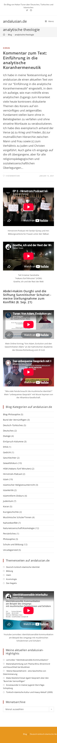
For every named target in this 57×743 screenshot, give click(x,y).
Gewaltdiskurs (10, 463)
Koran (6, 48)
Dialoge (7, 436)
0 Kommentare (13, 176)
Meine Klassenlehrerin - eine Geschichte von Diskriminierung (24, 672)
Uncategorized (10, 549)
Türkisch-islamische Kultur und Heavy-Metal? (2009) (29, 692)
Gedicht (7, 452)
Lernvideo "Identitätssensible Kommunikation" (27, 659)
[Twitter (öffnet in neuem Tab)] (27, 10)
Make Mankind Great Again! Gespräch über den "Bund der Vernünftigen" (26, 680)
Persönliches (9, 533)
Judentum (8, 501)
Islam (6, 479)
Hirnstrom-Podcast (12, 474)
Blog (25, 734)
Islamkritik (8, 490)
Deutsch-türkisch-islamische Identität (23, 567)
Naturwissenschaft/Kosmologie (19, 528)
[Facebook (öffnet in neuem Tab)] (30, 10)
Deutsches (8, 430)
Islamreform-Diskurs (13, 495)
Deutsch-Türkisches (13, 425)
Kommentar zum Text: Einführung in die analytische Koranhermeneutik (25, 60)
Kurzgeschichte (11, 511)
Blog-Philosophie (11, 414)
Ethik (5, 446)
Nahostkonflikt (10, 522)
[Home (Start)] (4, 34)
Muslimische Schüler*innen (17, 517)
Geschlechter (9, 457)
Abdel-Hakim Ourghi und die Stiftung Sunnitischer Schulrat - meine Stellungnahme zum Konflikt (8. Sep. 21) (27, 296)
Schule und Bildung (13, 544)
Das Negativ (11, 583)
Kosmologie (11, 579)
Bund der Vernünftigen (15, 419)
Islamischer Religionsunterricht (19, 484)
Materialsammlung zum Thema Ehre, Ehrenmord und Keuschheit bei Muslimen (26, 665)
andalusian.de (15, 21)
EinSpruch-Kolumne (13, 441)
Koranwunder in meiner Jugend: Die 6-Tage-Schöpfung (24, 687)
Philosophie (9, 539)
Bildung (9, 571)
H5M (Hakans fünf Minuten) (17, 468)
